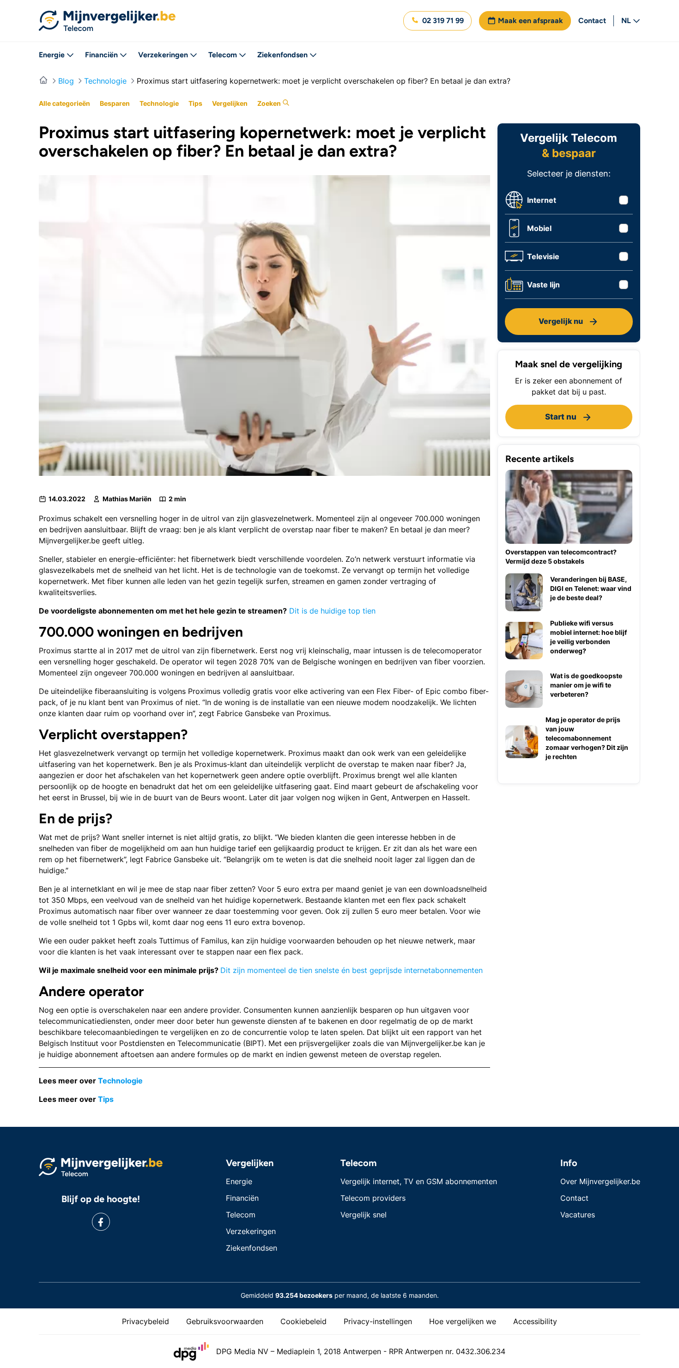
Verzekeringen (163, 54)
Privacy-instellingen (378, 1321)
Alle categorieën (64, 103)
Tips (195, 103)
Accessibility (535, 1321)
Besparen (115, 103)
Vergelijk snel (363, 1214)
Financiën (101, 54)
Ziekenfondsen (282, 54)
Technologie (105, 80)
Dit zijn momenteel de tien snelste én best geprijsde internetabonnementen (351, 970)
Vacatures (577, 1214)
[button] (437, 20)
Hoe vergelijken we (462, 1321)
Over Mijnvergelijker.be (600, 1181)
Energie (52, 54)
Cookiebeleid (303, 1321)
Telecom (222, 54)
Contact (592, 20)
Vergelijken (230, 103)
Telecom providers (373, 1198)
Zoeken (269, 103)
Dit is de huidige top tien (332, 610)
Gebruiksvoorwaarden (224, 1321)
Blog (66, 80)
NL (626, 20)
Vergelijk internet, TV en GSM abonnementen (418, 1181)
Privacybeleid (145, 1321)
